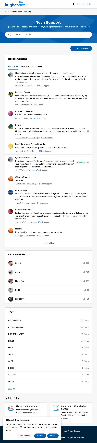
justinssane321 (21, 137)
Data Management (16, 327)
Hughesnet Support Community (19, 12)
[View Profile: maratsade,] (10, 272)
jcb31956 (18, 170)
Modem (18, 229)
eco (16, 105)
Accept (53, 435)
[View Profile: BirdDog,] (10, 290)
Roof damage (21, 190)
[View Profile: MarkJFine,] (10, 281)
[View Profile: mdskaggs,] (10, 230)
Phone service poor (23, 209)
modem (11, 341)
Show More (49, 243)
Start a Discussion (81, 48)
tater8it (18, 118)
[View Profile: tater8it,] (10, 113)
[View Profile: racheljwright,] (10, 146)
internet (12, 368)
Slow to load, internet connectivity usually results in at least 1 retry (44, 73)
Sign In (88, 4)
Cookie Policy (14, 427)
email (10, 347)
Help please (20, 125)
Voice (10, 361)
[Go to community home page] (15, 4)
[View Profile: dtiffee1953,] (10, 74)
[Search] (73, 4)
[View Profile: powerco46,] (10, 211)
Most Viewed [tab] (37, 66)
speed (11, 381)
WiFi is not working (23, 177)
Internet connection (24, 111)
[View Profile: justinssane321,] (10, 126)
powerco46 (19, 222)
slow (10, 354)
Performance (14, 320)
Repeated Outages (23, 92)
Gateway (12, 375)
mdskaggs (19, 236)
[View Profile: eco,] (10, 94)
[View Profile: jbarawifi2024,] (10, 178)
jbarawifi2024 (20, 184)
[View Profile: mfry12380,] (10, 192)
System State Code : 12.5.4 (26, 157)
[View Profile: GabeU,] (10, 263)
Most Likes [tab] (25, 66)
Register (80, 4)
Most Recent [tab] (13, 66)
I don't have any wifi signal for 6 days (30, 144)
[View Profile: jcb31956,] (10, 159)
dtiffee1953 (19, 85)
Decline (40, 435)
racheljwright (20, 151)
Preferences (25, 435)
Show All (11, 389)
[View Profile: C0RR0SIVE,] (10, 299)
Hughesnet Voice (16, 334)
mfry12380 (19, 203)
